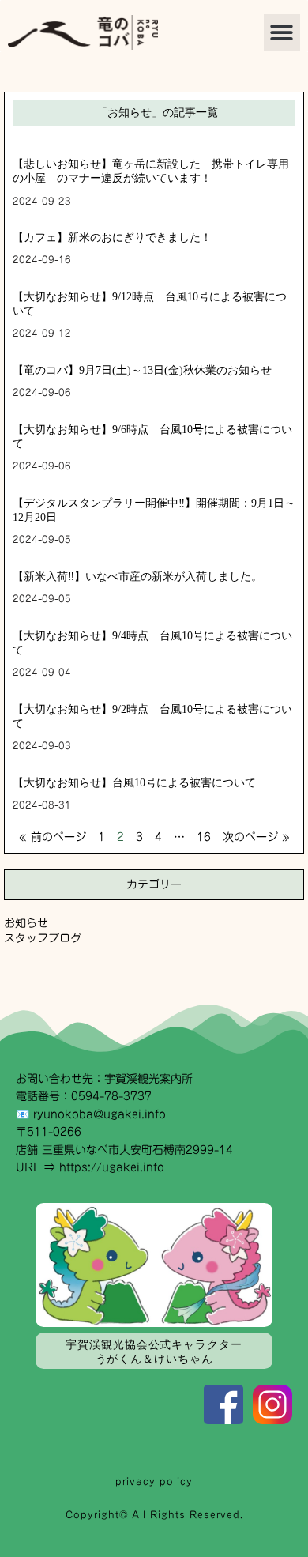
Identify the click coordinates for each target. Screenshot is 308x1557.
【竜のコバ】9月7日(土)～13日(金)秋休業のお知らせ (142, 370)
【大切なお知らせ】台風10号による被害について (134, 783)
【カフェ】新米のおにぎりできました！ (112, 237)
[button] (282, 32)
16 (204, 837)
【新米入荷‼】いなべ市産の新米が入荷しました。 (137, 576)
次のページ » (256, 837)
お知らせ (26, 923)
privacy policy (154, 1481)
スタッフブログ (42, 938)
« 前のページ (52, 837)
